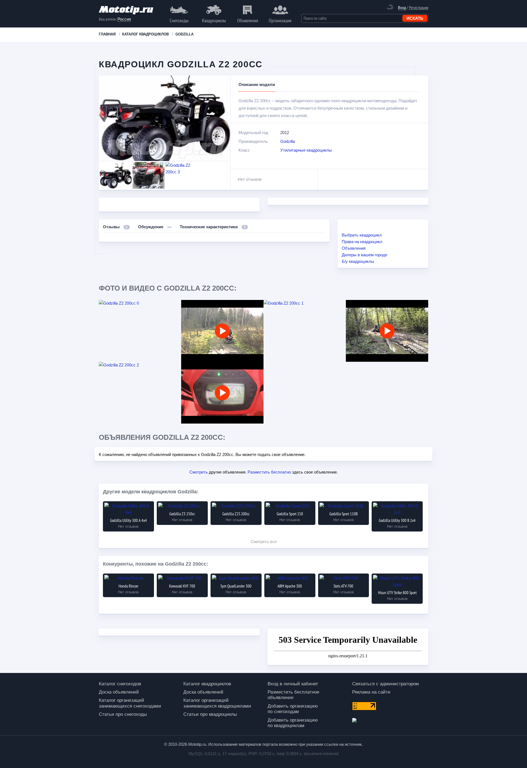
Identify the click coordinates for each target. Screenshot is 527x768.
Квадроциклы (214, 20)
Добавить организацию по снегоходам (293, 708)
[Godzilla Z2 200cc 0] (140, 303)
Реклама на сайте (371, 692)
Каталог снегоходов (120, 683)
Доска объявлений (119, 692)
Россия (124, 19)
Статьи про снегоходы (123, 714)
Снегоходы (179, 20)
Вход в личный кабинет (293, 683)
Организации (280, 20)
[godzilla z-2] (387, 331)
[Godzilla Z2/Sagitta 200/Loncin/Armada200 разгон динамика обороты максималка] (222, 393)
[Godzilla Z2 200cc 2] (140, 365)
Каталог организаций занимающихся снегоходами (130, 703)
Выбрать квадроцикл (362, 235)
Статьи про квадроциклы (210, 714)
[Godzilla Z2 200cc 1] (305, 303)
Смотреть (198, 472)
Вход (402, 7)
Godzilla (287, 141)
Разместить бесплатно (269, 472)
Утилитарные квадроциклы (306, 150)
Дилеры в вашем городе (364, 254)
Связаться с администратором (385, 683)
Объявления (247, 20)
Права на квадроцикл (362, 241)
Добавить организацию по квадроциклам (293, 722)
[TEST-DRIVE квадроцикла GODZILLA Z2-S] (222, 331)
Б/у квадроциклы (358, 261)
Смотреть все (264, 541)
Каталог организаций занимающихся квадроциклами (217, 703)
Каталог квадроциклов (207, 683)
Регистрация (418, 7)
